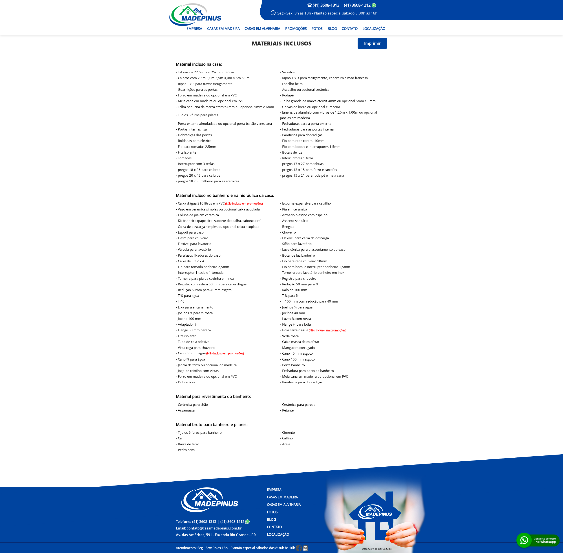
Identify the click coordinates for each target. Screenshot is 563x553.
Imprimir (372, 43)
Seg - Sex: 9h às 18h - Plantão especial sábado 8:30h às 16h (327, 13)
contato (350, 28)
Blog (332, 28)
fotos (317, 28)
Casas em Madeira (223, 28)
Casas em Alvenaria (262, 28)
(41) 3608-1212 (358, 5)
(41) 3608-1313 (326, 5)
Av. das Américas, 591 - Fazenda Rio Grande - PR (216, 534)
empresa (194, 28)
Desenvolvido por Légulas (376, 548)
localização (374, 28)
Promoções (296, 28)
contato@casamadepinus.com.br (209, 528)
